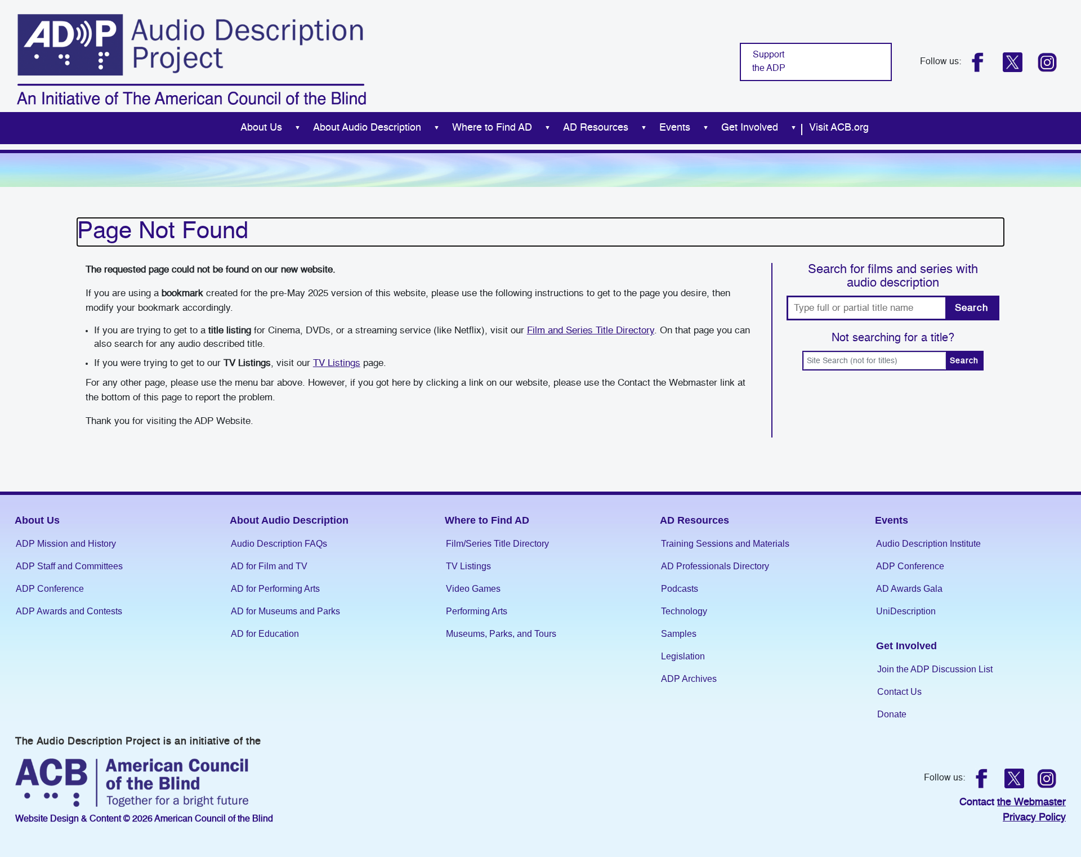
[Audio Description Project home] (191, 59)
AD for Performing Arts (275, 588)
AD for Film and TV (269, 566)
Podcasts (679, 588)
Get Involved (749, 128)
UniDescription (906, 611)
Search (971, 308)
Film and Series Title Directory (590, 331)
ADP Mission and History (66, 543)
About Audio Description (367, 128)
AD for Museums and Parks (285, 611)
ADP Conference (50, 588)
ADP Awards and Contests (69, 611)
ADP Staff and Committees (69, 566)
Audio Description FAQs (279, 543)
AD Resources (595, 128)
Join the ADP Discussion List (935, 669)
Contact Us (899, 692)
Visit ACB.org (839, 128)
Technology (684, 611)
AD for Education (265, 634)
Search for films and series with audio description (893, 276)
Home (218, 128)
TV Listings (336, 363)
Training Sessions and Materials (725, 543)
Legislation (683, 656)
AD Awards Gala (909, 588)
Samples (678, 634)
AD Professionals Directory (715, 566)
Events (674, 128)
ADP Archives (689, 679)
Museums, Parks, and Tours (501, 634)
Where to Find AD (492, 128)
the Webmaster (1031, 802)
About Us (261, 128)
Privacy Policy (1034, 818)
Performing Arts (476, 611)
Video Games (473, 588)
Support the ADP (768, 62)
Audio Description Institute (928, 543)
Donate (891, 714)
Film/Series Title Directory (497, 543)
